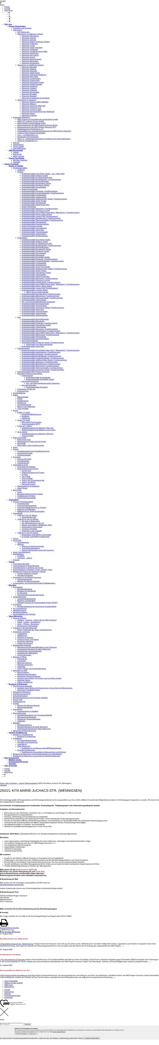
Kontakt (7, 9)
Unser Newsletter (11, 981)
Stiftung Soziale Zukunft (13, 983)
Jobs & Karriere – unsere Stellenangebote (21, 783)
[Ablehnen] (37, 1034)
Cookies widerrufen (91, 1038)
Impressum (8, 998)
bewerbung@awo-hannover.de (12, 885)
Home (2, 783)
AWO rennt (8, 985)
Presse (7, 7)
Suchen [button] (28, 1024)
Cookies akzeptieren (21, 1034)
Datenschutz (9, 992)
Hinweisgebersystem (12, 996)
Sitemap (7, 994)
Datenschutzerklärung (58, 1032)
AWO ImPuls (9, 987)
